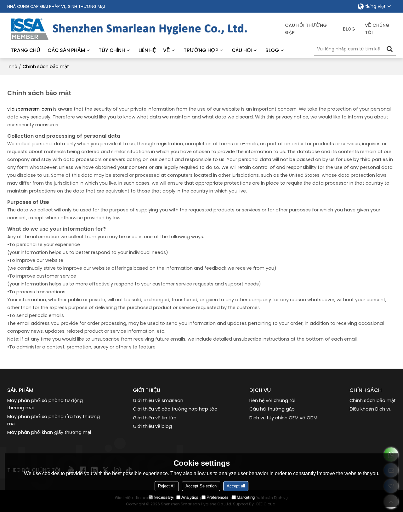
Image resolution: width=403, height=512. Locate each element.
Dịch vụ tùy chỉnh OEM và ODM (283, 418)
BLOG (272, 50)
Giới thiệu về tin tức (154, 418)
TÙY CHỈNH (112, 50)
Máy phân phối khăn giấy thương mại (49, 432)
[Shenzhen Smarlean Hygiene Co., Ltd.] (146, 29)
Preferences (218, 497)
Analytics (189, 497)
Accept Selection (201, 486)
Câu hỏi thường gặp (306, 29)
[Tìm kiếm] (389, 49)
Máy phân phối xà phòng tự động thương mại (45, 404)
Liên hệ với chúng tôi (272, 400)
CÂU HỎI (242, 50)
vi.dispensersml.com (29, 109)
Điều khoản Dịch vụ (370, 409)
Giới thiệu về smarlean (158, 400)
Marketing (246, 497)
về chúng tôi (377, 29)
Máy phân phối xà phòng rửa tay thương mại (53, 420)
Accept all (236, 486)
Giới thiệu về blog (152, 426)
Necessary (163, 497)
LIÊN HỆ (147, 50)
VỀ (166, 50)
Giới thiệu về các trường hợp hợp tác (175, 409)
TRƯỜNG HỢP (201, 50)
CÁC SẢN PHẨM (66, 50)
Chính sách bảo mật (372, 400)
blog (349, 29)
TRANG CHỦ (25, 50)
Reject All (166, 486)
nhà (13, 66)
